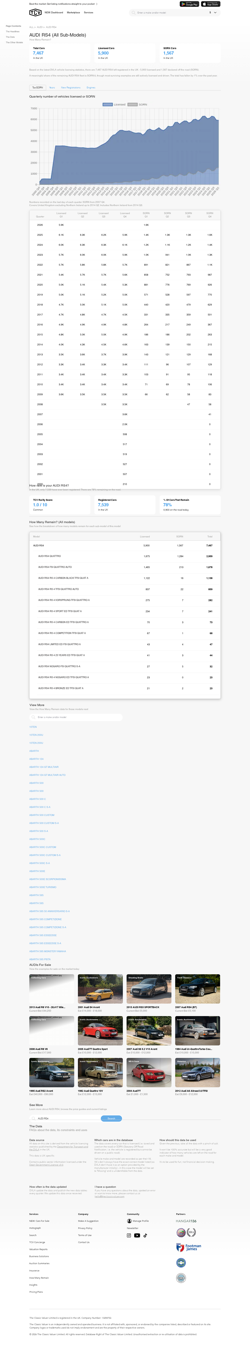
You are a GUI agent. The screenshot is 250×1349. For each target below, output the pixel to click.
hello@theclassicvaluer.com (109, 1196)
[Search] (134, 13)
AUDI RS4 (51, 27)
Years (52, 87)
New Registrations (70, 87)
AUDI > (41, 27)
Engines (91, 87)
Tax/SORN (37, 87)
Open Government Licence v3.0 (46, 1164)
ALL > (32, 27)
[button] (73, 12)
